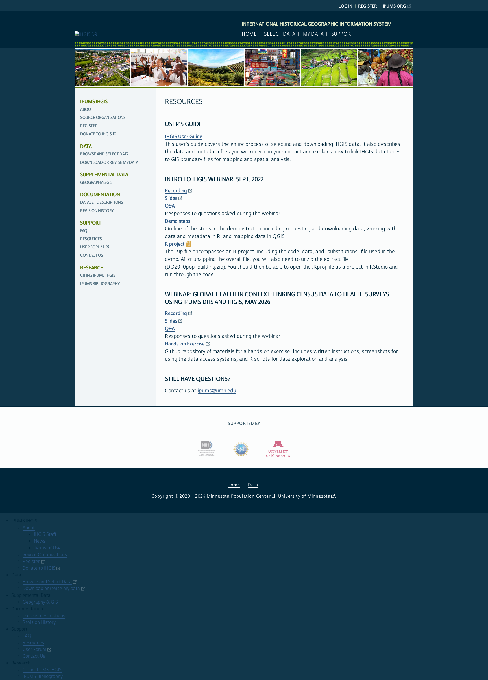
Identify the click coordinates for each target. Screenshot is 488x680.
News (39, 541)
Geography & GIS (96, 182)
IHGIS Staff (45, 534)
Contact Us (91, 255)
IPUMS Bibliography (99, 284)
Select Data (279, 34)
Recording (176, 191)
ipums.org (394, 6)
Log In (345, 6)
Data (253, 485)
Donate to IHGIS (96, 134)
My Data (313, 34)
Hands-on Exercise (185, 344)
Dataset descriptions (101, 202)
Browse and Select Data (104, 154)
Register (367, 6)
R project (174, 244)
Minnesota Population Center (239, 496)
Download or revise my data (109, 162)
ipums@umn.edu (217, 391)
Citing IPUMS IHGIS (97, 275)
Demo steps (177, 221)
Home (249, 34)
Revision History (97, 211)
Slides (171, 198)
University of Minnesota (304, 496)
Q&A (170, 206)
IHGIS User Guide (183, 136)
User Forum (92, 247)
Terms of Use (47, 548)
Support (342, 34)
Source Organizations (103, 117)
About (86, 109)
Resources (91, 239)
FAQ (83, 231)
